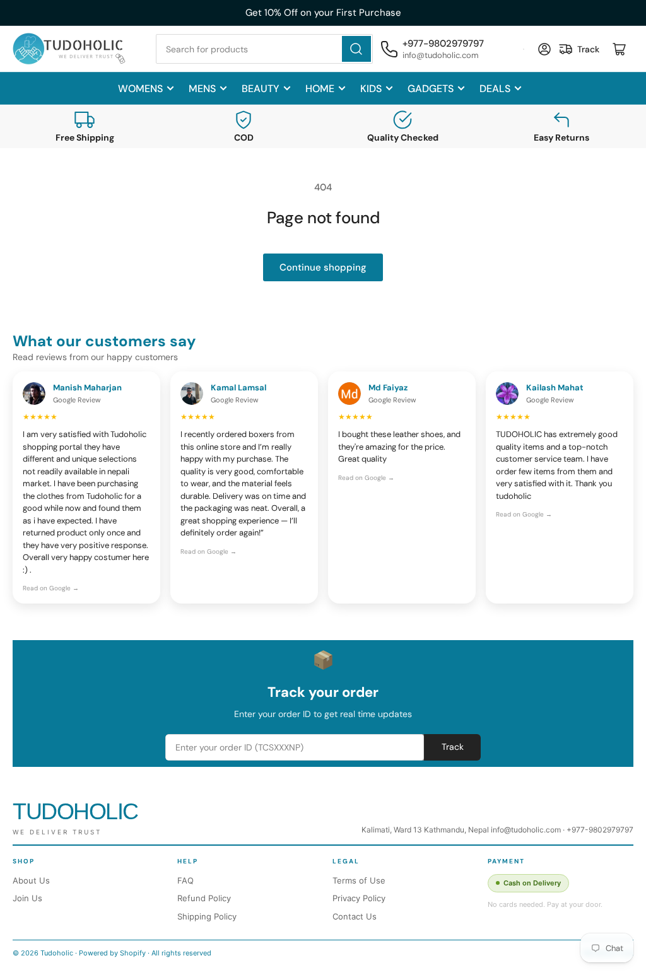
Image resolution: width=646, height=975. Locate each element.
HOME (319, 88)
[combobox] (264, 49)
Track (453, 746)
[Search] (356, 49)
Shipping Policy (207, 916)
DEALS (494, 88)
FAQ (185, 880)
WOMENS (140, 88)
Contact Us (354, 916)
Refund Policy (204, 898)
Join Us (27, 898)
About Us (31, 880)
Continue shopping (323, 267)
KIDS (371, 88)
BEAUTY (260, 88)
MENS (202, 88)
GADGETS (431, 88)
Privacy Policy (358, 898)
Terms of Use (358, 880)
